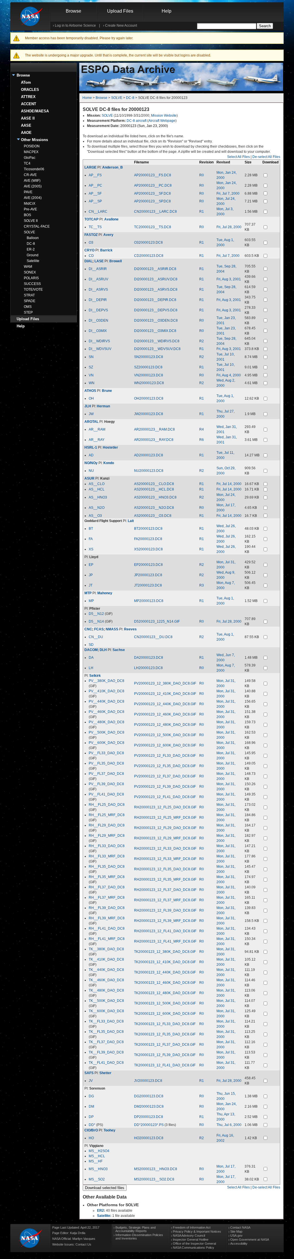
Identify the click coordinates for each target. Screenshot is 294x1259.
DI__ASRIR (98, 269)
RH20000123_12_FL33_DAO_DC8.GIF (165, 848)
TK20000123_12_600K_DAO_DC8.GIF (165, 1014)
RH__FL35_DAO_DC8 (107, 867)
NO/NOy (91, 463)
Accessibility (238, 1243)
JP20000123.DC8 (148, 575)
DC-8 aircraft (136, 121)
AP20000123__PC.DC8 (153, 185)
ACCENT (28, 104)
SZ (91, 367)
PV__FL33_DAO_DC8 (106, 753)
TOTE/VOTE (33, 290)
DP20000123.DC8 (148, 1117)
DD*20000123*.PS (149, 1125)
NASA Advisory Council (189, 1235)
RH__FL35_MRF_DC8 (107, 877)
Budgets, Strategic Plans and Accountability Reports (135, 1229)
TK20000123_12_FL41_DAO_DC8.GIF (165, 1065)
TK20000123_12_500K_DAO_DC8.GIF (165, 1003)
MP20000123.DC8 (148, 601)
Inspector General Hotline (190, 1239)
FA (91, 539)
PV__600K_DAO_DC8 (106, 743)
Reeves (130, 629)
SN (91, 357)
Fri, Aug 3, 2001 (228, 279)
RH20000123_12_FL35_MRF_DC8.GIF (165, 879)
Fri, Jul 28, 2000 (228, 227)
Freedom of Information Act (191, 1227)
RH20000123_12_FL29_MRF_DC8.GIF (165, 838)
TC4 (27, 163)
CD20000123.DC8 (148, 256)
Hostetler (110, 447)
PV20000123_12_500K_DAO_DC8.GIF (165, 735)
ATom (26, 82)
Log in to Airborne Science (75, 26)
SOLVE (29, 232)
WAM (28, 267)
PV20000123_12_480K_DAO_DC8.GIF (165, 725)
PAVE (28, 192)
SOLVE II (31, 221)
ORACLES (30, 89)
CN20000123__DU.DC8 (153, 637)
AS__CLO (97, 484)
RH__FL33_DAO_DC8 (107, 846)
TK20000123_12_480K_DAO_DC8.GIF (165, 993)
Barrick (106, 250)
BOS (27, 215)
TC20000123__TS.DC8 (152, 227)
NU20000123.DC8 (148, 471)
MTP (88, 593)
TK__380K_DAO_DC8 (106, 949)
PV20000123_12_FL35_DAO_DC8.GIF (165, 766)
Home (87, 98)
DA (91, 658)
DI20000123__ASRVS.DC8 (155, 290)
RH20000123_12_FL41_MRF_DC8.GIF (165, 941)
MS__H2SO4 (99, 1151)
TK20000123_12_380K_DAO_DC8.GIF (165, 952)
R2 (201, 341)
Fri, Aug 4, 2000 (228, 375)
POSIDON (32, 146)
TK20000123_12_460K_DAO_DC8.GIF (165, 983)
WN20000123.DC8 (149, 383)
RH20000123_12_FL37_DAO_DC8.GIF (165, 890)
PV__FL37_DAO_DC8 (106, 774)
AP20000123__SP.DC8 (152, 201)
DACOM (91, 650)
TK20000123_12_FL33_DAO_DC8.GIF (165, 1024)
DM (91, 1106)
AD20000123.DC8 (148, 455)
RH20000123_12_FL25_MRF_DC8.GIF (165, 818)
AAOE (26, 132)
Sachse (119, 650)
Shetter (105, 1073)
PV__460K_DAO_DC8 (106, 712)
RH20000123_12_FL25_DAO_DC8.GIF (165, 807)
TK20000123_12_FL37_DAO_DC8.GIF (165, 1045)
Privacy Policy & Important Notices (197, 1231)
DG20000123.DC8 (148, 1096)
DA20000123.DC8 (148, 658)
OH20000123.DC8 (148, 398)
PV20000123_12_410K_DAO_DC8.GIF (165, 694)
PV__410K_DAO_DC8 (106, 691)
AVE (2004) (33, 198)
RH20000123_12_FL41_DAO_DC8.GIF (165, 931)
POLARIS (31, 278)
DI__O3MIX (98, 331)
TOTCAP (91, 219)
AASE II (28, 118)
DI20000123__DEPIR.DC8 (155, 300)
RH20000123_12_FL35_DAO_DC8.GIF (165, 869)
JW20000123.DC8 (148, 414)
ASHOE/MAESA (35, 111)
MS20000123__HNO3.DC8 (155, 1169)
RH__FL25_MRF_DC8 (107, 815)
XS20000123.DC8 (148, 549)
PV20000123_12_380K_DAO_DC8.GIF (165, 683)
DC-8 (31, 244)
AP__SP (95, 201)
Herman (103, 406)
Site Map (236, 1231)
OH (91, 398)
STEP (28, 312)
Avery (108, 235)
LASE (99, 261)
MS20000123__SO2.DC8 (154, 1179)
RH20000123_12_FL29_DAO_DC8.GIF (165, 828)
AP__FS (95, 175)
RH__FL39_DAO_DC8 (107, 908)
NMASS (112, 629)
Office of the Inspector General (194, 1243)
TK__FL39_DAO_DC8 (106, 1052)
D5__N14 (96, 621)
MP (91, 601)
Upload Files (120, 11)
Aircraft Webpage (161, 121)
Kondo (108, 463)
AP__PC (95, 185)
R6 (201, 440)
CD (91, 256)
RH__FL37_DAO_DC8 (107, 887)
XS (91, 549)
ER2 (100, 1211)
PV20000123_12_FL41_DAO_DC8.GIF (165, 797)
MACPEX (31, 152)
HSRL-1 (90, 447)
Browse (73, 11)
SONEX (30, 272)
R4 (201, 429)
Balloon (33, 238)
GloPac (29, 158)
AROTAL (91, 422)
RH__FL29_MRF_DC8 (107, 836)
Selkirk (95, 676)
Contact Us (83, 1244)
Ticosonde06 (34, 169)
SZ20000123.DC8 (148, 367)
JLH (87, 406)
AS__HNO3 (98, 497)
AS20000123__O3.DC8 (152, 516)
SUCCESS (32, 284)
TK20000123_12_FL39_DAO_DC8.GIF (165, 1055)
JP (91, 575)
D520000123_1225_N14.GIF (157, 621)
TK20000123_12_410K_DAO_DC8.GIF (165, 962)
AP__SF (95, 193)
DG (91, 1096)
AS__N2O (97, 508)
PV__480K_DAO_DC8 (106, 722)
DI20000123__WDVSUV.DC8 (157, 349)
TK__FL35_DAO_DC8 (106, 1032)
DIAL (88, 261)
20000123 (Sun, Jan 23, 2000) (144, 126)
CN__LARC (98, 212)
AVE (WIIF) (32, 181)
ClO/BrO (91, 1130)
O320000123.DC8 (148, 243)
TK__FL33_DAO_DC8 (106, 1021)
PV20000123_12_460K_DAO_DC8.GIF (165, 714)
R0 (201, 175)
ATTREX (28, 97)
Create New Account (121, 26)
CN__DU (96, 637)
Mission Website (164, 116)
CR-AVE (30, 175)
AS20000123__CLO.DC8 (154, 484)
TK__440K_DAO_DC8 (106, 970)
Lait (131, 521)
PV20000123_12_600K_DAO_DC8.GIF (165, 745)
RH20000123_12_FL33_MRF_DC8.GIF (165, 859)
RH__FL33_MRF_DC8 (107, 856)
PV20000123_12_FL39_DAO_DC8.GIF (165, 787)
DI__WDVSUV (100, 349)
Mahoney (104, 593)
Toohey (109, 1130)
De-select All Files (266, 157)
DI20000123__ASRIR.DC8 (155, 269)
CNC (88, 629)
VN (91, 375)
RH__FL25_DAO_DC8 (107, 805)
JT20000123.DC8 (148, 585)
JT (90, 585)
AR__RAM (97, 429)
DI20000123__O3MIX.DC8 (155, 331)
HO (91, 1138)
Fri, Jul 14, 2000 (228, 484)
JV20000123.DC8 (148, 1081)
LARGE (90, 167)
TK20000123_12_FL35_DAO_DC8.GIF (165, 1034)
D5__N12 (96, 614)
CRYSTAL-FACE (37, 226)
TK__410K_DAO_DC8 (106, 959)
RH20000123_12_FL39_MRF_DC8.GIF (165, 921)
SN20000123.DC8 (148, 357)
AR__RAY (97, 440)
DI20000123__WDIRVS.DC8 (156, 341)
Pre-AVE (30, 209)
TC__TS (95, 227)
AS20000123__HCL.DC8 (154, 489)
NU (91, 471)
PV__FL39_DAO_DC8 (106, 784)
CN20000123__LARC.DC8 (155, 212)
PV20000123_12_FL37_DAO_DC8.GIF (165, 776)
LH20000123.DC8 (148, 668)
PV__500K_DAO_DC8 (106, 732)
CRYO (89, 250)
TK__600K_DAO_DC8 (106, 1011)
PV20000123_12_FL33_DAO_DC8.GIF (165, 756)
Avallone (111, 219)
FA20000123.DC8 (148, 539)
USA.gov (236, 1235)
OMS (28, 307)
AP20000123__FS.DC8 (152, 175)
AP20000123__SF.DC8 (152, 193)
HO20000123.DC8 (148, 1138)
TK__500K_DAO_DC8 (106, 1001)
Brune (107, 391)
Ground (32, 255)
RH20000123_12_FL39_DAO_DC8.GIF (165, 910)
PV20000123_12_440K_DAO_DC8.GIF (165, 704)
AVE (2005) (33, 186)
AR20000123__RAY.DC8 (153, 440)
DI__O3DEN (98, 320)
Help (166, 11)
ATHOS (90, 391)
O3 (91, 243)
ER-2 (31, 249)
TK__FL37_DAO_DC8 (106, 1042)
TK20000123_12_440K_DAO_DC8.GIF (165, 972)
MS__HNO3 (98, 1169)
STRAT (29, 295)
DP (91, 1117)
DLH (103, 650)
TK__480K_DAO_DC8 (106, 990)
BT (91, 529)
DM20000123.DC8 (149, 1106)
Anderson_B (112, 167)
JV (91, 1081)
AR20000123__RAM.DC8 (154, 429)
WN (91, 383)
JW (91, 414)
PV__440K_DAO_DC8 (106, 701)
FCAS (99, 629)
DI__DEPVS (98, 310)
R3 (201, 585)
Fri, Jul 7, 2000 (227, 193)
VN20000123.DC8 (148, 375)
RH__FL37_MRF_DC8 (107, 898)
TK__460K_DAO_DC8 (106, 980)
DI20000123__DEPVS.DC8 (155, 310)
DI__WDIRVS (99, 341)
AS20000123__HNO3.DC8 (155, 497)
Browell (115, 261)
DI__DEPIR (98, 300)
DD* (92, 1125)
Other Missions (34, 140)
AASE (26, 125)
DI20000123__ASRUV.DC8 (155, 279)
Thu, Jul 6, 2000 (228, 1125)
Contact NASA (240, 1227)
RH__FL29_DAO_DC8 (107, 825)
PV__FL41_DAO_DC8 (106, 794)
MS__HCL (97, 1156)
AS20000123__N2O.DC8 (154, 508)
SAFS (89, 1073)
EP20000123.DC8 (148, 565)
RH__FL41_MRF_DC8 (107, 939)
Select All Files (238, 157)
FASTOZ (91, 235)
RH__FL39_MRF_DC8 (107, 918)
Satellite (33, 261)
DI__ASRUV (98, 279)
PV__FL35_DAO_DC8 (106, 763)
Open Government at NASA (249, 1239)
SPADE (29, 301)
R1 (201, 212)
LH (91, 668)
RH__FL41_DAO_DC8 (107, 928)
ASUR (89, 478)
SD (91, 645)
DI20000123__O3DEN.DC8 (156, 320)
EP (91, 565)
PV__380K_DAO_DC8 (106, 681)
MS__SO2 (97, 1179)
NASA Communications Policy (193, 1247)
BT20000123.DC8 (148, 529)
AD (91, 455)
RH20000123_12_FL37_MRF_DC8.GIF (165, 900)
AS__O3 (95, 516)
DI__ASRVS (98, 290)
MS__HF (95, 1161)
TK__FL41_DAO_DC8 (106, 1063)
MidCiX (29, 204)
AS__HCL (97, 489)
